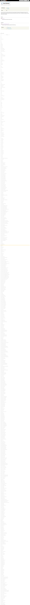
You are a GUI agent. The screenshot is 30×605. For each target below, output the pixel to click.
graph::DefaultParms (3, 378)
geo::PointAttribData (3, 328)
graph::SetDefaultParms (3, 435)
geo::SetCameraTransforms (3, 341)
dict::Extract (2, 245)
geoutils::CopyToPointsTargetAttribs (4, 366)
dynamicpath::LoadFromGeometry (4, 270)
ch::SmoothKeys (2, 204)
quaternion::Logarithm (3, 471)
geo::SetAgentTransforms (3, 339)
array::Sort (2, 157)
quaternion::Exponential (3, 466)
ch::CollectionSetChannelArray (4, 187)
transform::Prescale (3, 587)
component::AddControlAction (4, 207)
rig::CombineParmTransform (4, 483)
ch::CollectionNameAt (3, 182)
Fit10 (1, 70)
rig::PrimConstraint (3, 497)
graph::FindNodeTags (3, 390)
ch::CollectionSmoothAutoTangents (4, 190)
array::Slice (2, 156)
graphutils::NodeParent (3, 451)
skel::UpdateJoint (2, 546)
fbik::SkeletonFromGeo (3, 288)
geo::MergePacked (2, 324)
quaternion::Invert (2, 470)
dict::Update (2, 255)
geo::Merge (2, 323)
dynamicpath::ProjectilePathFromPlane (5, 276)
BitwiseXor (2, 47)
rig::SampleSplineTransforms (4, 499)
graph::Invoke (2, 407)
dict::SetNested (2, 253)
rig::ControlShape (2, 486)
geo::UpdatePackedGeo (3, 360)
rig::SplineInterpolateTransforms (4, 501)
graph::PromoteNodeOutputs (4, 425)
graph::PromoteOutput (3, 426)
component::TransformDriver (4, 235)
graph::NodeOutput (3, 416)
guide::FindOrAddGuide (3, 459)
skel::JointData (2, 536)
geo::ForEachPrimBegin (3, 307)
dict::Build (2, 241)
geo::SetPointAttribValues (3, 345)
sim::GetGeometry (2, 513)
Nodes (6, 2)
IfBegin (1, 88)
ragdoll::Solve (2, 479)
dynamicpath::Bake (3, 258)
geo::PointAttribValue (3, 329)
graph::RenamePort (3, 431)
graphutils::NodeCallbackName (4, 449)
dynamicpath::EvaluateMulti (3, 262)
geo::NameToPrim (2, 325)
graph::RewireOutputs (3, 433)
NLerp (1, 104)
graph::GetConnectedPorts (3, 399)
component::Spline (2, 233)
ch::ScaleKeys (2, 201)
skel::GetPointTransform (3, 534)
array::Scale (2, 154)
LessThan (1, 94)
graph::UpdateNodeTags (3, 446)
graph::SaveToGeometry (3, 434)
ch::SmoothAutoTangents (3, 203)
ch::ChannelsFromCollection (3, 173)
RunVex (1, 118)
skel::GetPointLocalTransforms (4, 533)
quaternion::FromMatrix (3, 469)
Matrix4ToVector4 (2, 99)
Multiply (1, 103)
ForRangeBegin (2, 79)
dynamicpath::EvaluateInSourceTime (4, 261)
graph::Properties (2, 428)
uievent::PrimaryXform (3, 602)
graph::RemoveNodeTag (3, 429)
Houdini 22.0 (2, 2)
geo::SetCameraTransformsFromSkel (4, 342)
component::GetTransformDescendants (5, 221)
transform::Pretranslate (3, 588)
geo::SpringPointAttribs (3, 358)
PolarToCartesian (2, 112)
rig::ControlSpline (2, 487)
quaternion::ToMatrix (3, 478)
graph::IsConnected (3, 408)
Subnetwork (2, 122)
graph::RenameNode (3, 430)
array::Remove (2, 152)
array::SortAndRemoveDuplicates (4, 158)
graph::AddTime (2, 375)
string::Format (2, 552)
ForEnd (1, 78)
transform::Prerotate (3, 586)
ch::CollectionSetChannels (3, 188)
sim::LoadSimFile (2, 514)
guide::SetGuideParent (3, 461)
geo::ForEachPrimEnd (3, 308)
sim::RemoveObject (3, 515)
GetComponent (2, 85)
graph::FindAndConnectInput (4, 384)
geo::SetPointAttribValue (3, 344)
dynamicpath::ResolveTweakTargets (4, 278)
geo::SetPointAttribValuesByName (4, 346)
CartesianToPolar (2, 50)
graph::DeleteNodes (3, 380)
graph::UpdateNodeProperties (4, 445)
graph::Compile (2, 376)
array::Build (2, 140)
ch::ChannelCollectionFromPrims (4, 166)
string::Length (2, 556)
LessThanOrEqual (2, 95)
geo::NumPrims (2, 327)
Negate (1, 105)
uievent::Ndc (2, 601)
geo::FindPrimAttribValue (3, 303)
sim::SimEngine (2, 518)
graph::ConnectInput (3, 377)
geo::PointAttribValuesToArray (4, 331)
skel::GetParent (2, 531)
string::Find (2, 550)
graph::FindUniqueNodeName (4, 396)
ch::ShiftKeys (2, 202)
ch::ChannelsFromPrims (3, 174)
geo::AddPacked (2, 294)
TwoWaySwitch (2, 130)
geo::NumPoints (2, 326)
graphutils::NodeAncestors (3, 448)
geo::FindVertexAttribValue (3, 304)
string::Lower (2, 557)
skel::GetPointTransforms (3, 535)
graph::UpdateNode (3, 443)
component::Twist (2, 236)
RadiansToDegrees (2, 115)
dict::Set (1, 252)
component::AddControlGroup (4, 208)
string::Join (2, 555)
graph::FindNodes (2, 391)
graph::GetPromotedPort (3, 400)
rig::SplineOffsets (2, 504)
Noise (1, 106)
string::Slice (2, 567)
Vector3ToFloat (2, 133)
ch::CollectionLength (3, 181)
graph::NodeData (2, 413)
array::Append (2, 139)
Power (1, 113)
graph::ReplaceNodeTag (3, 432)
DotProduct (2, 63)
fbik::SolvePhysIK (2, 291)
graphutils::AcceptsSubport (3, 447)
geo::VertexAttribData (3, 361)
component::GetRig (3, 219)
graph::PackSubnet (3, 418)
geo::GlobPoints (2, 312)
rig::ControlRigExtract (3, 484)
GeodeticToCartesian (3, 84)
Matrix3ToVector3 (2, 98)
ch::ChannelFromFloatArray (3, 168)
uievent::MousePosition (3, 600)
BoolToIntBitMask (2, 48)
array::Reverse (2, 153)
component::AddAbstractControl (4, 205)
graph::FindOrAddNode (3, 392)
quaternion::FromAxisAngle (3, 467)
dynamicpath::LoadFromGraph (4, 271)
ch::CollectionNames (3, 183)
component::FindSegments (3, 217)
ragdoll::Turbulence (3, 480)
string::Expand (2, 549)
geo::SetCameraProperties (3, 340)
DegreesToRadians (2, 60)
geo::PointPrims (2, 332)
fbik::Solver (2, 292)
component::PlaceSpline (3, 227)
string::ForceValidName (3, 551)
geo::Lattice (2, 322)
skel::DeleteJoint (2, 521)
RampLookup (2, 116)
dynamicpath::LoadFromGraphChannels (5, 272)
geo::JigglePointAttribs (3, 320)
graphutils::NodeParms (3, 452)
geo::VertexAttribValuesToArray (4, 364)
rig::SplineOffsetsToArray (3, 505)
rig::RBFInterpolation (3, 498)
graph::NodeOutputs (3, 417)
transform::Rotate (2, 592)
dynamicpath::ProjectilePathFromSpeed (5, 277)
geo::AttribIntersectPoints (3, 296)
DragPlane (2, 64)
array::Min (2, 149)
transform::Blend (2, 575)
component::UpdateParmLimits (4, 239)
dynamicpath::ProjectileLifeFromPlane (5, 273)
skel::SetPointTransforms (3, 540)
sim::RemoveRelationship (3, 516)
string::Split (2, 568)
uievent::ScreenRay (3, 603)
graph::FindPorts (2, 395)
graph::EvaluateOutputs (3, 383)
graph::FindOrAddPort (3, 393)
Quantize (1, 114)
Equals (1, 66)
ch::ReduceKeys (2, 200)
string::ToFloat (2, 571)
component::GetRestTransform (4, 218)
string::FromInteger (3, 553)
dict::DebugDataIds (3, 244)
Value (1, 131)
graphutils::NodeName (3, 450)
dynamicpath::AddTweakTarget (4, 257)
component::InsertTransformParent (4, 223)
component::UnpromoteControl (4, 237)
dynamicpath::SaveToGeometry (4, 279)
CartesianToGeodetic (3, 49)
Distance (1, 61)
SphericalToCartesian (3, 121)
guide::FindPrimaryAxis (3, 460)
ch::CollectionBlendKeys (3, 175)
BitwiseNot (2, 45)
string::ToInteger (2, 572)
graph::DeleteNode (2, 379)
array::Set (2, 155)
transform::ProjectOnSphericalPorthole (5, 590)
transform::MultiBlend (3, 583)
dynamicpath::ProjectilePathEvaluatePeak (5, 274)
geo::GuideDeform (2, 314)
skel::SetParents (2, 539)
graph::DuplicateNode (3, 382)
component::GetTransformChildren (4, 220)
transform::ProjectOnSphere (4, 589)
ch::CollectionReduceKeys (3, 184)
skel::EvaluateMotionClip (3, 523)
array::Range (2, 151)
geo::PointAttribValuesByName (4, 330)
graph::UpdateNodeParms (3, 444)
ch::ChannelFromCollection (3, 167)
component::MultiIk (3, 226)
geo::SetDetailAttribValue (3, 343)
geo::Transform (2, 359)
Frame (1, 83)
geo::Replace (2, 338)
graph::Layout (2, 410)
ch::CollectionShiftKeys (3, 189)
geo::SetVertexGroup (3, 357)
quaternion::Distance (3, 465)
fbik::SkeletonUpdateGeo (3, 289)
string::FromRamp (2, 554)
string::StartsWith (2, 569)
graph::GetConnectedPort (3, 398)
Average (1, 43)
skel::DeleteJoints (2, 522)
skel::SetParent (2, 538)
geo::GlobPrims (2, 313)
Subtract (1, 123)
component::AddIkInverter (3, 210)
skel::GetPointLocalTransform (4, 532)
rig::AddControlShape (3, 482)
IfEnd (1, 89)
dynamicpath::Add (2, 256)
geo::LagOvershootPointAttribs (4, 321)
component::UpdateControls (3, 238)
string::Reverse (2, 566)
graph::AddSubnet (2, 374)
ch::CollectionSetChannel (3, 186)
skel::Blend (2, 520)
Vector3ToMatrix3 (2, 134)
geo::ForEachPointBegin (3, 305)
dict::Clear (2, 242)
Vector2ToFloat (2, 132)
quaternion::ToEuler (3, 477)
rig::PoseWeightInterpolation (4, 496)
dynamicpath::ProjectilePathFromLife (4, 275)
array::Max (2, 148)
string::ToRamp (2, 573)
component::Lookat (3, 224)
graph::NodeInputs (2, 415)
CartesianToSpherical (3, 51)
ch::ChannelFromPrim (3, 169)
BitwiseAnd (2, 44)
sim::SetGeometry (2, 517)
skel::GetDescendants (3, 530)
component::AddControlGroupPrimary (5, 209)
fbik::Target (2, 293)
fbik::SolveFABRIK (2, 290)
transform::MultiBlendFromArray (4, 584)
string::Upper (2, 574)
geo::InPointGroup (2, 315)
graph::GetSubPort (2, 401)
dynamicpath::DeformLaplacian (4, 259)
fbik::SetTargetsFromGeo (3, 287)
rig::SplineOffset (2, 503)
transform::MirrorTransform (3, 582)
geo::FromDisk (2, 309)
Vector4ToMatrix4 (2, 136)
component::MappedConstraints (4, 225)
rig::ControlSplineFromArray (4, 488)
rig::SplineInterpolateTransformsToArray (5, 502)
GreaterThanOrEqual (3, 87)
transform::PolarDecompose (4, 585)
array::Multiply (2, 150)
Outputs (8, 8)
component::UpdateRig (3, 240)
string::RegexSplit (2, 564)
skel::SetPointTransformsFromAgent (4, 541)
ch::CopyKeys (2, 192)
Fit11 (1, 71)
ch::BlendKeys (2, 165)
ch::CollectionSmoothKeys (3, 191)
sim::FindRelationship (3, 512)
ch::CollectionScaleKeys (3, 185)
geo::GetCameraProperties (3, 310)
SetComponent (2, 119)
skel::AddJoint (2, 519)
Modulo (1, 102)
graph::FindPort (2, 394)
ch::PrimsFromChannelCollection (4, 199)
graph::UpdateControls (3, 442)
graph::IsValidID (2, 409)
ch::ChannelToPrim (3, 172)
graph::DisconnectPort (3, 381)
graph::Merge (2, 412)
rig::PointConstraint (3, 495)
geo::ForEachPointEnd (3, 306)
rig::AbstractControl (3, 481)
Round (1, 117)
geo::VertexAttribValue (3, 362)
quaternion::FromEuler (3, 468)
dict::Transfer (2, 254)
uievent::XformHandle (3, 604)
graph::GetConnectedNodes (3, 397)
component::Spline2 (3, 234)
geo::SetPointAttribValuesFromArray (4, 347)
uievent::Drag (2, 599)
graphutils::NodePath (3, 453)
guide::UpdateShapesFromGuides (4, 464)
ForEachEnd (2, 77)
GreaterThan (2, 86)
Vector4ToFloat (2, 135)
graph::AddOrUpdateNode (3, 373)
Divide (1, 62)
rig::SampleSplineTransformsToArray (4, 500)
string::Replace (2, 565)
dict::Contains (2, 243)
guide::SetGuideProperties (3, 462)
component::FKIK (2, 216)
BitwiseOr (2, 46)
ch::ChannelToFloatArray (3, 170)
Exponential (2, 67)
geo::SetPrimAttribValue (3, 349)
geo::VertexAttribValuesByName (4, 363)
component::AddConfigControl (4, 206)
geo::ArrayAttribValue (3, 295)
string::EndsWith (2, 548)
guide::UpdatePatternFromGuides (4, 463)
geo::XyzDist (2, 365)
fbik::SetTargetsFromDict (3, 286)
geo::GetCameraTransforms (3, 311)
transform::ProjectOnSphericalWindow (5, 591)
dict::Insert (9, 27)
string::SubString (2, 570)
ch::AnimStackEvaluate (3, 164)
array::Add (2, 138)
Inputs (8, 7)
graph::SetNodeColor (3, 436)
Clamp (1, 53)
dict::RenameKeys (2, 251)
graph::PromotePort (3, 427)
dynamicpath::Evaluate (3, 260)
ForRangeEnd (2, 80)
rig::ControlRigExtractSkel (3, 485)
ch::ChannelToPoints (3, 171)
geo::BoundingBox (2, 297)
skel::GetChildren (2, 529)
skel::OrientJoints (2, 537)
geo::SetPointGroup (3, 348)
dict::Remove (10, 28)
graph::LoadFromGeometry (3, 411)
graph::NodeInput (2, 414)
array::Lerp (2, 147)
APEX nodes (9, 2)
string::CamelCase (2, 547)
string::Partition (2, 558)
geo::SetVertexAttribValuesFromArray (4, 356)
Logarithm (2, 97)
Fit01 (1, 69)
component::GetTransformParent (4, 222)
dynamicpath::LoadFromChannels (4, 269)
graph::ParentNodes (3, 419)
